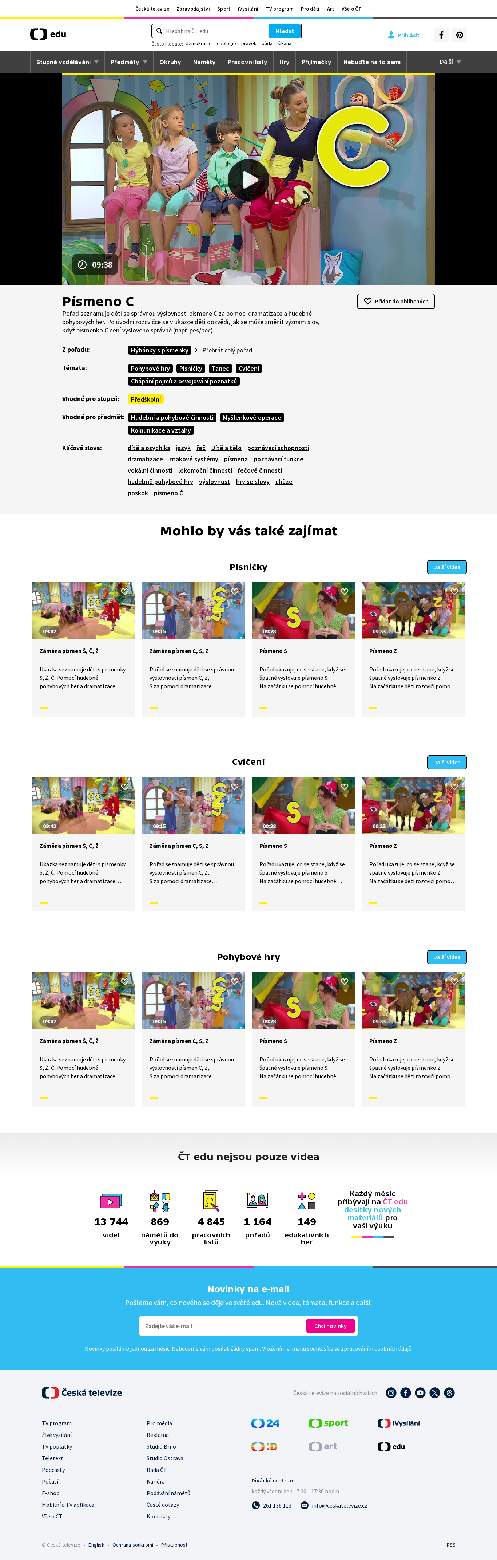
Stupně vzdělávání (63, 62)
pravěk (249, 43)
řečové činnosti (260, 470)
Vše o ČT (352, 8)
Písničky (190, 368)
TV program (280, 8)
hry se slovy (253, 481)
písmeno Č (168, 493)
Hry (284, 62)
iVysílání (248, 8)
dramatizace (145, 459)
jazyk (183, 448)
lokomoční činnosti (205, 470)
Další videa (447, 567)
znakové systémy (193, 459)
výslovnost (214, 481)
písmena (236, 459)
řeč (201, 448)
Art (330, 8)
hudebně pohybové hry (160, 481)
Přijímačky (316, 62)
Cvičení (249, 368)
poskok (138, 493)
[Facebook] (441, 35)
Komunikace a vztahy (161, 430)
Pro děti (310, 8)
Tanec (220, 368)
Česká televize (152, 8)
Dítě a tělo (226, 448)
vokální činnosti (150, 470)
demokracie (199, 43)
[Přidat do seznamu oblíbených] (125, 591)
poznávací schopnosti (278, 448)
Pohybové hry (150, 368)
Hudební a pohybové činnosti (172, 417)
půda (267, 43)
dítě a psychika (149, 448)
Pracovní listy (247, 62)
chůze (284, 481)
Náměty (204, 62)
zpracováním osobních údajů (376, 1348)
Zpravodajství (193, 8)
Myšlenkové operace (252, 417)
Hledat (285, 31)
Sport (224, 8)
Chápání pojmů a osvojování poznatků (184, 381)
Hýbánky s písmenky (159, 350)
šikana (284, 43)
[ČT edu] (48, 36)
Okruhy (170, 62)
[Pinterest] (459, 35)
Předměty (125, 62)
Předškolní (146, 399)
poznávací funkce (278, 459)
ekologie (226, 43)
